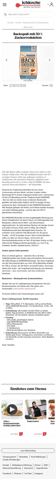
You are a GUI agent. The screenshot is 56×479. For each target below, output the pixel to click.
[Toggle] (50, 4)
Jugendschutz (42, 468)
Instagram (39, 473)
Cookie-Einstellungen (11, 460)
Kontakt (6, 465)
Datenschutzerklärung (12, 468)
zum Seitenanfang (28, 451)
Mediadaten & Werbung (22, 465)
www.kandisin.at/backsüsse (24, 289)
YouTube (28, 473)
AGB (46, 465)
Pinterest (17, 473)
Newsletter (23, 457)
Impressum (28, 468)
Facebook (7, 473)
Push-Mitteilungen (38, 457)
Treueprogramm (9, 457)
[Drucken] (51, 85)
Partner (38, 465)
